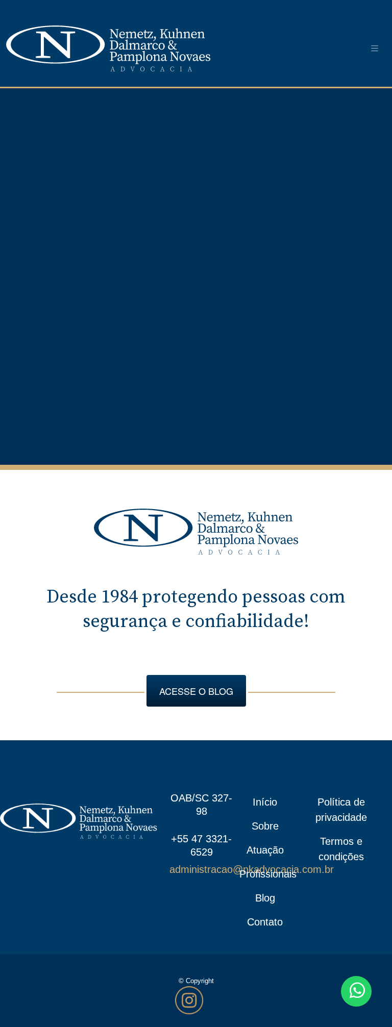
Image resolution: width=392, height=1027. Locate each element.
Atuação (265, 850)
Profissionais (264, 874)
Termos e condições (341, 849)
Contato (265, 922)
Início (265, 802)
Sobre (265, 826)
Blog (265, 898)
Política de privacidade (341, 809)
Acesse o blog (196, 690)
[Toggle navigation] (374, 48)
